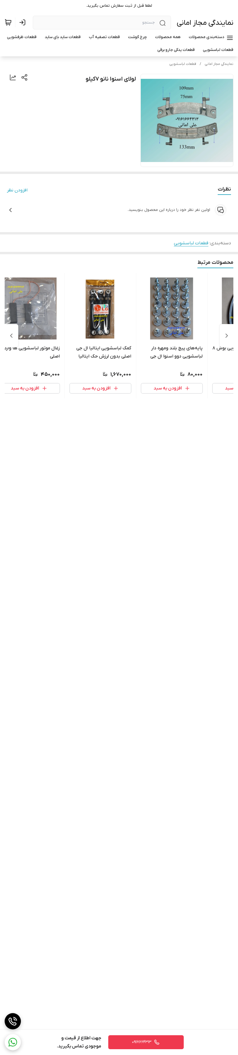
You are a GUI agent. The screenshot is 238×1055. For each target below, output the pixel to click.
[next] (11, 335)
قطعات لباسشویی (182, 64)
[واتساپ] (13, 1042)
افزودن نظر (17, 190)
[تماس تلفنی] (13, 1021)
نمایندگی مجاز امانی (205, 23)
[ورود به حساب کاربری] (23, 22)
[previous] (227, 335)
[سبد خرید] (8, 22)
